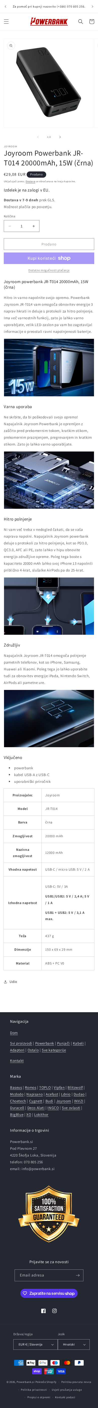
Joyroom (63, 1101)
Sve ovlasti (71, 1107)
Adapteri (17, 1050)
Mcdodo (17, 1094)
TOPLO (45, 1087)
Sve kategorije (54, 1050)
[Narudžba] (77, 1275)
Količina (9, 216)
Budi (49, 1101)
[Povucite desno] (60, 137)
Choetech (18, 1101)
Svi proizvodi (21, 1043)
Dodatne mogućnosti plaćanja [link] (49, 270)
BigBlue (16, 1114)
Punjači (63, 1043)
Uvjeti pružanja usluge (67, 1389)
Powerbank (44, 1043)
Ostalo (33, 1050)
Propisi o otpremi (39, 1397)
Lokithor (41, 1114)
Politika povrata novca (76, 1382)
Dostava (30, 181)
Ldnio (66, 1094)
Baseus (16, 1087)
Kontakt (17, 1060)
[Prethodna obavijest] (5, 6)
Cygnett (35, 1101)
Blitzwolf (75, 1087)
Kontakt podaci (65, 1397)
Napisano (34, 1094)
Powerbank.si (25, 1382)
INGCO (53, 1107)
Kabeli (78, 1043)
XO (28, 1114)
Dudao (79, 1094)
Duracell (17, 1107)
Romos (30, 1087)
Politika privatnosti (34, 1389)
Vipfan (59, 1087)
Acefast (52, 1094)
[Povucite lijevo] (37, 137)
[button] (6, 21)
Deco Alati (36, 1107)
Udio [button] (13, 981)
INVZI (78, 1101)
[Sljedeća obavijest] (92, 6)
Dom (14, 1032)
